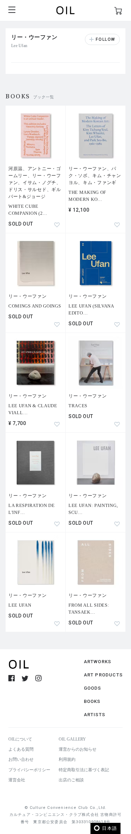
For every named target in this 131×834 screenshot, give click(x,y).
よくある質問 (21, 749)
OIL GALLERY (72, 739)
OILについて (20, 739)
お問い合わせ (21, 759)
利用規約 (67, 759)
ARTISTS (94, 714)
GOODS (92, 688)
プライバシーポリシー (29, 769)
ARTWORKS (97, 661)
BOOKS (92, 701)
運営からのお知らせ (77, 749)
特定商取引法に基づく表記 (84, 769)
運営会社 (16, 780)
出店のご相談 (71, 780)
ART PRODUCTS (103, 674)
